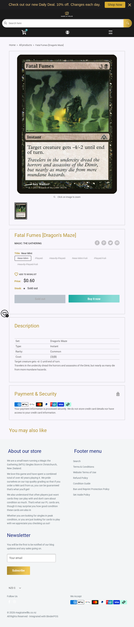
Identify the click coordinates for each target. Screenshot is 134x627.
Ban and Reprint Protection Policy (91, 489)
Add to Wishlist (27, 274)
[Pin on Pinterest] (103, 242)
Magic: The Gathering (28, 243)
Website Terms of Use (84, 472)
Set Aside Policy (81, 494)
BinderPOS (52, 616)
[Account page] (67, 32)
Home (12, 45)
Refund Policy (80, 478)
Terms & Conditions (83, 466)
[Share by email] (117, 242)
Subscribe (18, 570)
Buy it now (94, 299)
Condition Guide (81, 483)
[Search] (128, 23)
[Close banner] (129, 5)
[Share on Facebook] (97, 242)
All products (25, 45)
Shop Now (115, 4)
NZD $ (12, 588)
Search (77, 461)
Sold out (40, 299)
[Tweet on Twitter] (110, 242)
